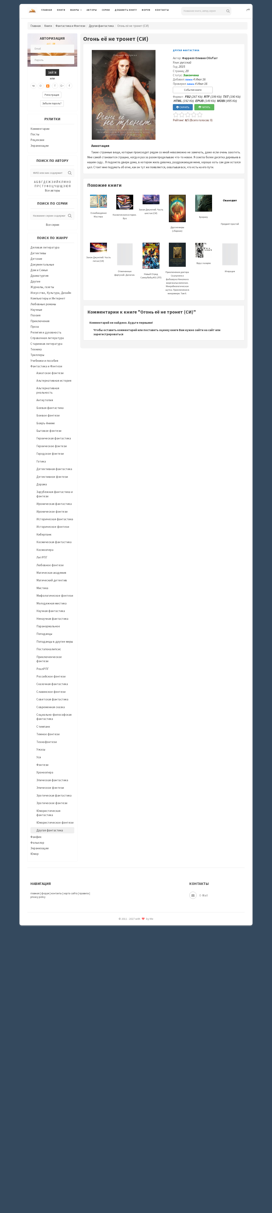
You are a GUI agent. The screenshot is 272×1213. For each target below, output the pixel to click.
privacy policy (37, 897)
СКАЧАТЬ (184, 107)
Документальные (42, 264)
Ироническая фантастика (54, 504)
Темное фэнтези (48, 734)
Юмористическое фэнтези (54, 822)
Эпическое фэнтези (50, 788)
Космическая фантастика (53, 542)
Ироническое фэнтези (52, 511)
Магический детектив (51, 580)
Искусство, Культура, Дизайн (50, 293)
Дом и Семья (39, 270)
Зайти (52, 72)
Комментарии (40, 129)
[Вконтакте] (33, 86)
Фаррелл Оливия (200, 58)
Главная (46, 10)
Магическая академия (51, 573)
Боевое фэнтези (48, 415)
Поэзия (35, 315)
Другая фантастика (101, 26)
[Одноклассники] (48, 86)
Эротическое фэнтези (52, 803)
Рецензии (37, 140)
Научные (36, 310)
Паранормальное (48, 626)
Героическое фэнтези (51, 446)
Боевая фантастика (50, 408)
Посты (34, 134)
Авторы (92, 10)
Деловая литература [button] (84, 20)
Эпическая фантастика (52, 780)
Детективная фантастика (54, 469)
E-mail (204, 895)
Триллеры (37, 355)
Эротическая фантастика (53, 795)
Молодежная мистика (51, 603)
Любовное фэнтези (50, 565)
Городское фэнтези (50, 453)
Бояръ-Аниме (45, 423)
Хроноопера (44, 772)
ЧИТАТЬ (205, 107)
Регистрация (52, 95)
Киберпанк (44, 534)
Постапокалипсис (48, 649)
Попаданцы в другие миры (54, 641)
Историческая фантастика (54, 519)
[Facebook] (69, 86)
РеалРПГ (42, 669)
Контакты (162, 10)
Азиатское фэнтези (50, 373)
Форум (146, 10)
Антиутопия (44, 400)
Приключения (40, 321)
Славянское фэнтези (51, 692)
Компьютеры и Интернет (48, 298)
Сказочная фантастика (52, 684)
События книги (193, 90)
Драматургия (39, 276)
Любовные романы (43, 304)
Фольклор (37, 843)
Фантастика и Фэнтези (70, 26)
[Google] (62, 86)
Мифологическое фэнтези (54, 595)
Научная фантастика (50, 611)
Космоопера (44, 550)
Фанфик (35, 837)
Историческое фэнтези (52, 527)
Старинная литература (46, 344)
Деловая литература (129, 20)
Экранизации (39, 146)
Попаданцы (44, 634)
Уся (38, 757)
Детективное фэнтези (52, 477)
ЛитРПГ (41, 557)
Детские (36, 259)
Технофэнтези (46, 742)
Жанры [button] (74, 10)
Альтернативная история (53, 380)
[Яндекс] (55, 86)
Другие (35, 281)
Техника (36, 349)
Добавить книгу (126, 10)
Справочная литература (47, 338)
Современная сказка (50, 707)
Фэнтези (42, 765)
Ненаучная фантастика (52, 619)
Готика (41, 461)
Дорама (41, 484)
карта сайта (70, 893)
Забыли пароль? (52, 103)
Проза (34, 326)
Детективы (38, 253)
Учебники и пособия (44, 361)
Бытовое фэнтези (49, 431)
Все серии (52, 225)
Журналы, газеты (42, 287)
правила (84, 893)
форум (45, 893)
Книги (61, 10)
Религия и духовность (45, 332)
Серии (106, 10)
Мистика (42, 588)
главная (34, 893)
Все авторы (52, 190)
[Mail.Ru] (41, 86)
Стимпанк (43, 726)
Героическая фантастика (53, 438)
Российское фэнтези (51, 676)
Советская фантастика (52, 699)
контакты (56, 893)
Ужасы (40, 749)
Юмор (34, 854)
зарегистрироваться (108, 334)
